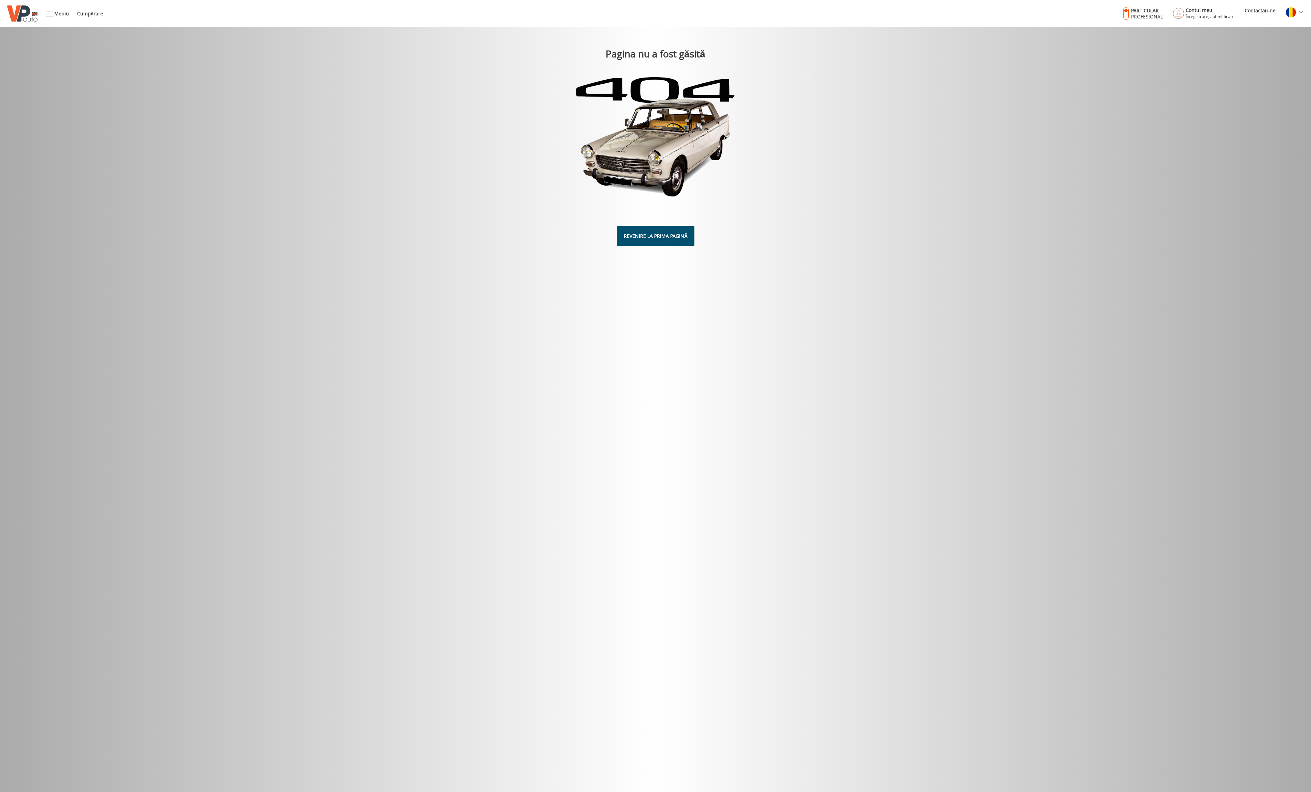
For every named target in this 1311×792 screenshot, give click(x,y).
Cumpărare (90, 13)
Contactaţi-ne (1260, 10)
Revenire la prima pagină (656, 236)
